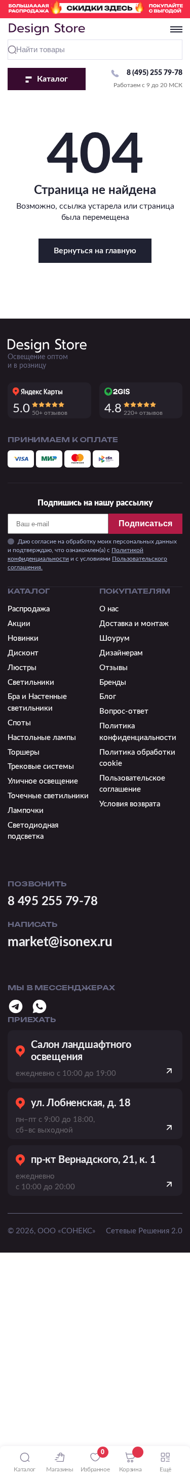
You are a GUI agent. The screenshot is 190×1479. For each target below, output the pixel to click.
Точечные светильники (48, 796)
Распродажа (29, 609)
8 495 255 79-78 (52, 902)
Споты (19, 723)
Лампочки (26, 810)
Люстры (22, 668)
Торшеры (24, 752)
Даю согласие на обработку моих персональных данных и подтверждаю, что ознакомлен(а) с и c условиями (92, 554)
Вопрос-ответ (123, 711)
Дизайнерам (121, 653)
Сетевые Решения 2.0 (144, 1231)
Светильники (31, 682)
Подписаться (145, 523)
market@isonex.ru (60, 942)
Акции (19, 624)
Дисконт (23, 653)
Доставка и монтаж (134, 624)
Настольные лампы (42, 738)
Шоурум (114, 638)
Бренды (112, 682)
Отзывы (113, 668)
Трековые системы (41, 766)
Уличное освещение (43, 781)
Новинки (23, 638)
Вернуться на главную (95, 251)
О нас (109, 609)
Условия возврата (129, 804)
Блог (107, 696)
